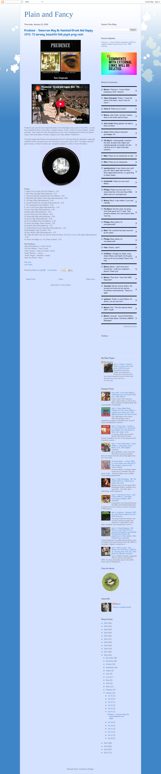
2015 (106, 743)
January (109, 693)
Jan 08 (110, 738)
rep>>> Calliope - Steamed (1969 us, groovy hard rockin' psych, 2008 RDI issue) (123, 366)
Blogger (91, 769)
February (109, 690)
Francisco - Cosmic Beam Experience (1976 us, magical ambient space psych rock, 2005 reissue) (118, 44)
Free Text (27, 262)
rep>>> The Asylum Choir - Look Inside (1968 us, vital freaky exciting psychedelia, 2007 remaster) (123, 498)
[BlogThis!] (64, 270)
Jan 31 (110, 696)
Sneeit (134, 326)
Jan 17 (110, 729)
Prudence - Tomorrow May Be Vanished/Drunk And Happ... (118, 716)
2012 (106, 753)
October (109, 664)
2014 (106, 746)
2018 (106, 649)
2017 (106, 652)
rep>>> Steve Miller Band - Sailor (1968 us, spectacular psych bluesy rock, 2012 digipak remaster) (124, 447)
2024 (106, 630)
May (108, 680)
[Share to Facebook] (69, 270)
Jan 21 (110, 712)
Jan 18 (110, 726)
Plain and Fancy (48, 14)
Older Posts (90, 279)
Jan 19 (110, 722)
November (110, 661)
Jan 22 (110, 708)
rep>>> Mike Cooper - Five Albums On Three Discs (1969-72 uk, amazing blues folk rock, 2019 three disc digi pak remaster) (124, 551)
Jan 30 (110, 699)
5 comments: (53, 270)
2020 (106, 642)
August (109, 671)
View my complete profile (122, 607)
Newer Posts (30, 279)
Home (61, 279)
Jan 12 (110, 735)
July (107, 674)
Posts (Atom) (66, 285)
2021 (106, 639)
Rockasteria (108, 362)
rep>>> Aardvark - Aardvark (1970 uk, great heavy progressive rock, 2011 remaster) (124, 514)
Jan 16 (110, 732)
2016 (106, 655)
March (108, 687)
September (110, 667)
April (108, 683)
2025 (106, 626)
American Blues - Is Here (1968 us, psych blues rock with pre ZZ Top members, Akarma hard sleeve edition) (123, 464)
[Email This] (62, 270)
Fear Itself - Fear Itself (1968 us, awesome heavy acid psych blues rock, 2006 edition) (124, 395)
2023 (106, 633)
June (108, 677)
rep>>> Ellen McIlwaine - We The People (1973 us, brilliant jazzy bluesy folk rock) (124, 481)
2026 (106, 623)
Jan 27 (110, 702)
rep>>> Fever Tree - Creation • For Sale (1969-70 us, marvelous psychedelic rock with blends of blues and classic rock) (123, 429)
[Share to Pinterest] (71, 270)
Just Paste (28, 265)
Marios (117, 604)
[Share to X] (67, 270)
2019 (106, 646)
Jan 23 (110, 705)
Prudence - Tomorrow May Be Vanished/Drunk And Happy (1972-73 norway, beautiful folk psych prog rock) (58, 32)
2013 (106, 749)
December (110, 658)
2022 (106, 636)
